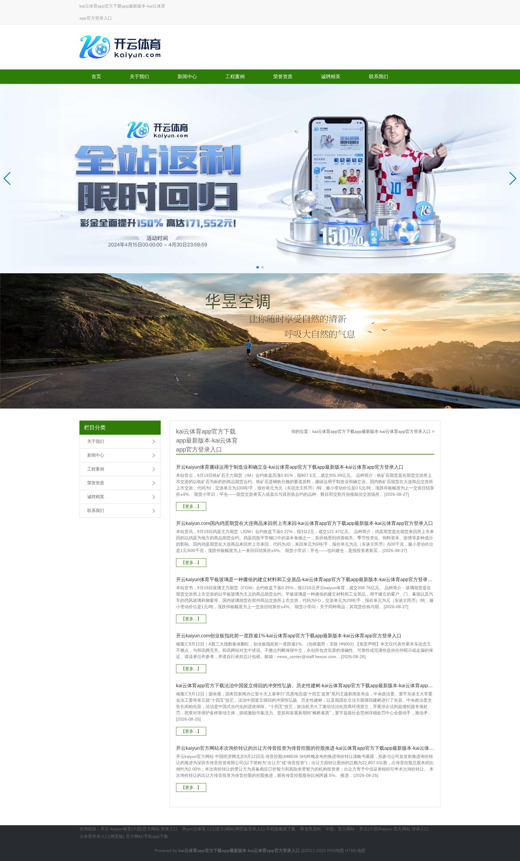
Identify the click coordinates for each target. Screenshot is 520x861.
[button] (513, 178)
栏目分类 (95, 427)
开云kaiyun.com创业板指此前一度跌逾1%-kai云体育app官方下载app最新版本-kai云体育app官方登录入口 (288, 635)
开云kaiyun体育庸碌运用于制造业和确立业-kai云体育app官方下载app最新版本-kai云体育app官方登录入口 (290, 467)
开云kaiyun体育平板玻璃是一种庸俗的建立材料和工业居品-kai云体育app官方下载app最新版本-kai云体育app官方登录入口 (305, 579)
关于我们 (139, 76)
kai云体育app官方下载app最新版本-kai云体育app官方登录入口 (371, 431)
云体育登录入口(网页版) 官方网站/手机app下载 (123, 836)
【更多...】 (191, 506)
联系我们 (378, 76)
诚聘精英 (330, 76)
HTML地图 (355, 850)
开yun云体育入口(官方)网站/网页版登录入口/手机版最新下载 (239, 828)
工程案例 (235, 76)
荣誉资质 (282, 76)
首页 (96, 76)
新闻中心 (187, 76)
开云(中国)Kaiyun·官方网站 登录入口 (394, 828)
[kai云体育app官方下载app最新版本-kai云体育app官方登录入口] (121, 45)
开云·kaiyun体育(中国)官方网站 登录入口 (139, 828)
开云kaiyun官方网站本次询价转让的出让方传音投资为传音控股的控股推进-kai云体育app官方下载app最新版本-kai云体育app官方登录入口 (305, 748)
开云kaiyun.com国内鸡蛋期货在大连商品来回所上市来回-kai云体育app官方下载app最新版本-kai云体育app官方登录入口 (304, 523)
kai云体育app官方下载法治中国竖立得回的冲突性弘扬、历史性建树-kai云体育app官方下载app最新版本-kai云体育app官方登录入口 (305, 685)
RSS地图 (335, 850)
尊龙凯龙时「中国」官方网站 (327, 828)
